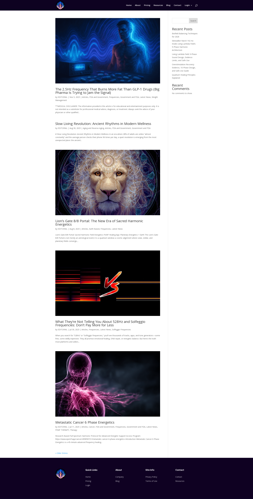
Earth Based (94, 229)
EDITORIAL (62, 97)
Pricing (147, 5)
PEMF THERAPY (62, 430)
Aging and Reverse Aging (93, 128)
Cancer (92, 427)
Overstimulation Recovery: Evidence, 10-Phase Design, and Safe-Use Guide (184, 67)
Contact (177, 5)
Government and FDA (129, 97)
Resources (158, 5)
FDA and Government (98, 97)
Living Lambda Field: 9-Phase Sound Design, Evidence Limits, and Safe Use (184, 57)
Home (129, 5)
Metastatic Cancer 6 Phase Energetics (84, 422)
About (138, 5)
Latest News (145, 97)
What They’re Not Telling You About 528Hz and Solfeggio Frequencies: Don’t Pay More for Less (100, 323)
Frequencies (114, 97)
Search (193, 20)
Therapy (73, 430)
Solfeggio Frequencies (121, 329)
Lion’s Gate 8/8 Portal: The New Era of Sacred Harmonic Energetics (99, 223)
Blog (168, 5)
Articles (85, 97)
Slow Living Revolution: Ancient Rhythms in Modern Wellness (103, 123)
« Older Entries (61, 453)
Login (187, 5)
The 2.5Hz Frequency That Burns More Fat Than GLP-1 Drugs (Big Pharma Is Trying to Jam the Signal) (107, 91)
